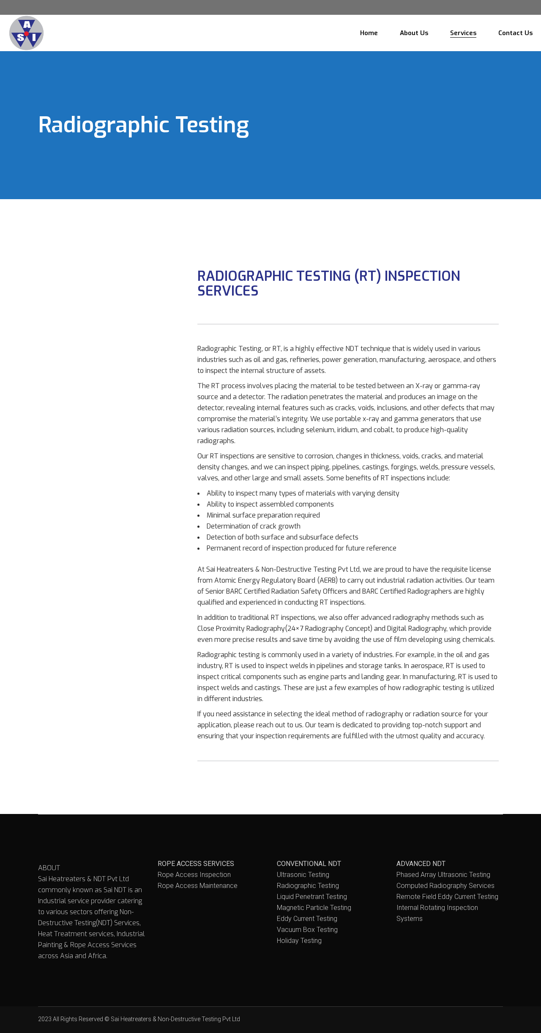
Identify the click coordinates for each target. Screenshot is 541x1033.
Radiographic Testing (308, 886)
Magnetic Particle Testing (314, 908)
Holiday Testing (299, 941)
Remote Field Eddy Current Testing (447, 897)
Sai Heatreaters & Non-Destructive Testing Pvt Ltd (175, 1019)
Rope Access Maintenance (198, 886)
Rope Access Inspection (194, 875)
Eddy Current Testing (307, 919)
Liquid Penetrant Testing (312, 897)
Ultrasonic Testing (303, 875)
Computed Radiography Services (445, 886)
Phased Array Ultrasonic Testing (443, 875)
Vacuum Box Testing (307, 930)
